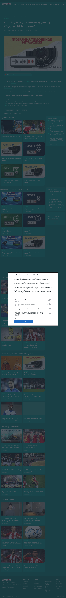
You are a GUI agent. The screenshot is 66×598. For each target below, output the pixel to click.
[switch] (49, 300)
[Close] (55, 275)
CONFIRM (23, 321)
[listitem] (33, 297)
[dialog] (33, 299)
